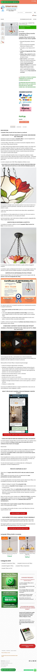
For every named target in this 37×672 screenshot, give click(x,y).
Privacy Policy (3, 650)
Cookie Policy (8, 650)
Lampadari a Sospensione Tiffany (8, 563)
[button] (16, 24)
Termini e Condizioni (13, 650)
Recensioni (19, 127)
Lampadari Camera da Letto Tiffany (24, 563)
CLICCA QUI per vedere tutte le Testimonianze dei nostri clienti (18, 434)
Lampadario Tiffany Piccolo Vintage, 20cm (9, 553)
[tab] (12, 127)
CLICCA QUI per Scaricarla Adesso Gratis (18, 528)
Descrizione (12, 127)
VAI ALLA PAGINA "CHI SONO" (18, 513)
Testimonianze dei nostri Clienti (26, 19)
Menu (2, 19)
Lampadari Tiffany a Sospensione (22, 565)
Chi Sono (34, 19)
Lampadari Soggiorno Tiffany (7, 565)
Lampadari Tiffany (10, 554)
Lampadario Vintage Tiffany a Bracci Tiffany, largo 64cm (27, 554)
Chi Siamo (25, 127)
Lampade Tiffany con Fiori (6, 568)
